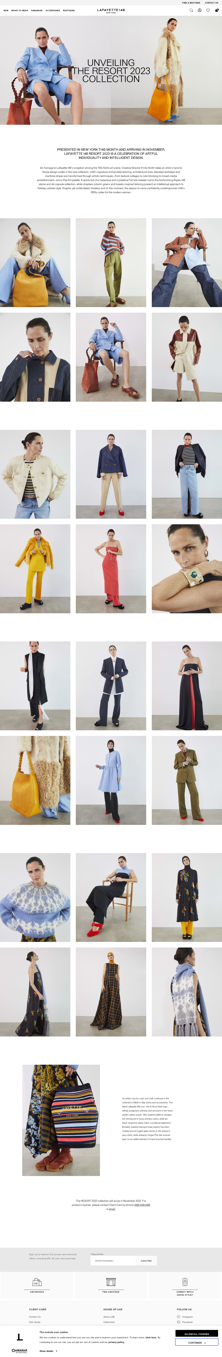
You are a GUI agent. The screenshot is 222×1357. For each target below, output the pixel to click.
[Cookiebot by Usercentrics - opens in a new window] (19, 1351)
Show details (46, 1351)
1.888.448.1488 (142, 1204)
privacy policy (116, 1342)
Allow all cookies (197, 1334)
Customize (195, 1342)
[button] (6, 10)
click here (150, 1337)
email (112, 1208)
